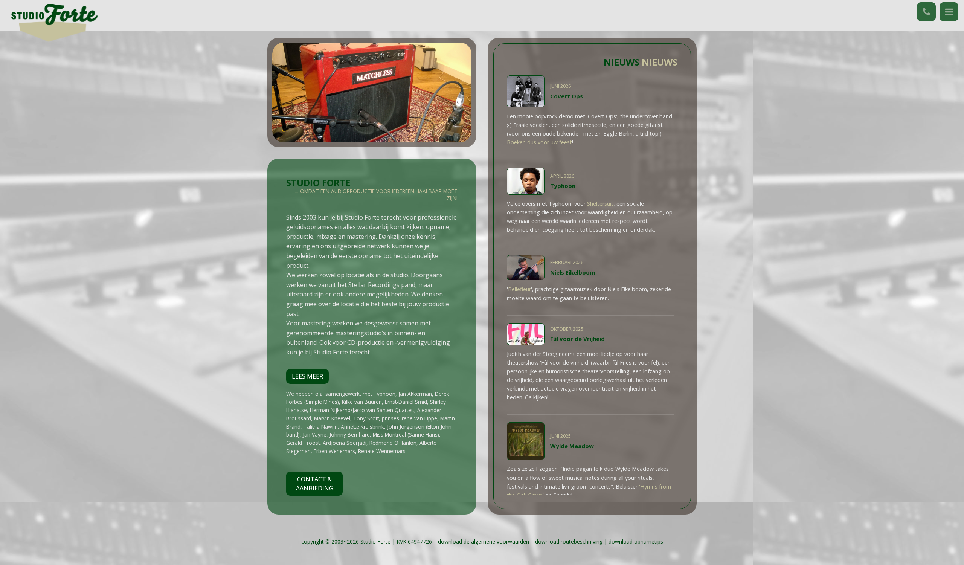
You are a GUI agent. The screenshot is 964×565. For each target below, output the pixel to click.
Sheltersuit (600, 203)
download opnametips (636, 541)
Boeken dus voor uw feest (539, 142)
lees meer (307, 376)
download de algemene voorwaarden (484, 541)
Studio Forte (375, 541)
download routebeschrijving (568, 541)
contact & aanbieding (314, 483)
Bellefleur (519, 289)
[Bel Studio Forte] (926, 11)
